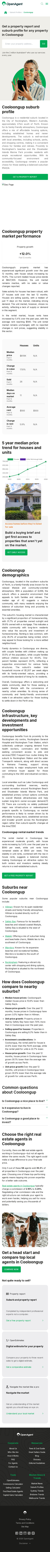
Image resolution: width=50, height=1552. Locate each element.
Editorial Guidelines (37, 1463)
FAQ (13, 1459)
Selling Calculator (13, 1488)
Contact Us (13, 1467)
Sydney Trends (37, 1491)
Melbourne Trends (37, 1498)
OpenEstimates (13, 1480)
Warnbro (9, 947)
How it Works (13, 1456)
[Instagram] (33, 1533)
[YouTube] (25, 1533)
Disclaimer (23, 1543)
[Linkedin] (20, 1533)
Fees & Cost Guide (37, 1448)
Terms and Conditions (25, 1523)
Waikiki (8, 936)
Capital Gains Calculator (13, 1495)
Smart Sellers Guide (37, 1452)
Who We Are (13, 1452)
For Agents (13, 1463)
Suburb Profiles (16, 12)
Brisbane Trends (37, 1494)
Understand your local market (20, 1413)
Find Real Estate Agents (13, 1491)
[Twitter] (29, 1533)
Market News (37, 1483)
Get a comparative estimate (18, 1367)
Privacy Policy (25, 1519)
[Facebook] (16, 1533)
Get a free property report (18, 1320)
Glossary (37, 1459)
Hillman (8, 907)
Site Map (25, 1526)
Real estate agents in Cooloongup (18, 1185)
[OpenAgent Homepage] (12, 4)
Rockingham (11, 962)
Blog (37, 1456)
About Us (13, 1448)
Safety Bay (10, 921)
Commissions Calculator (13, 1484)
